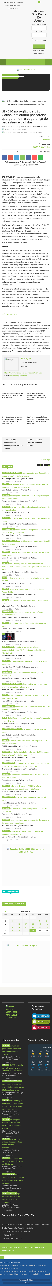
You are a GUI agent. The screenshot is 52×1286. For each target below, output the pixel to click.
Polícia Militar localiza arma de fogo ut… (18, 701)
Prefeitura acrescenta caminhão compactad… (20, 535)
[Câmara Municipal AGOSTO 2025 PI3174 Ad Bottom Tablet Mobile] (13, 1012)
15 (40, 924)
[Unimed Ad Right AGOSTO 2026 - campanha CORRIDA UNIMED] (26, 865)
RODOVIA (36, 147)
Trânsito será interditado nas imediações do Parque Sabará (13, 444)
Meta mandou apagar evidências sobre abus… (20, 546)
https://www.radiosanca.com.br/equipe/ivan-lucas (23, 373)
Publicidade (11, 8)
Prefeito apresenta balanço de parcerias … (18, 478)
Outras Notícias (8, 529)
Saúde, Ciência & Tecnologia (12, 472)
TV (3, 634)
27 (26, 931)
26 (19, 931)
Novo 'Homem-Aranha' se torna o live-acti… (19, 641)
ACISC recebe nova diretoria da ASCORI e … (20, 791)
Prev (41, 465)
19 (19, 927)
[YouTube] (46, 85)
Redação (15, 127)
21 (33, 927)
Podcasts (7, 5)
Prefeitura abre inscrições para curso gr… (18, 825)
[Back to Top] (2, 1257)
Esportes (6, 552)
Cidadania (6, 518)
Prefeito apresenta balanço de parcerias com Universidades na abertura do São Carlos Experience (38, 420)
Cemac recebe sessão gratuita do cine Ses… (20, 712)
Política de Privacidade (15, 5)
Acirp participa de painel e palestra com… (18, 655)
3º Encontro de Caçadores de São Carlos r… (19, 769)
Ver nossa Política (26, 1280)
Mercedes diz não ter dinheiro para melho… (19, 558)
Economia (6, 506)
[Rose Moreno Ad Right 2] (26, 962)
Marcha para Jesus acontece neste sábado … (20, 678)
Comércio (6, 785)
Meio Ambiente (7, 611)
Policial (5, 589)
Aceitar (27, 1283)
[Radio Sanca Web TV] (26, 70)
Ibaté (4, 717)
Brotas (5, 695)
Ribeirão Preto (8, 646)
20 (26, 927)
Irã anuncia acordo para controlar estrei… (18, 606)
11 (12, 924)
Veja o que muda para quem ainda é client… (11, 1058)
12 (19, 924)
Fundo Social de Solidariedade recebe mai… (19, 757)
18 (12, 927)
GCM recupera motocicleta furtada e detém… (20, 746)
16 (47, 924)
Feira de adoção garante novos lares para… (19, 524)
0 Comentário (36, 132)
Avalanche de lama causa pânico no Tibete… (20, 617)
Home (4, 2)
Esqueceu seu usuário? (39, 53)
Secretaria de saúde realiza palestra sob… (19, 735)
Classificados (19, 2)
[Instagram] (46, 82)
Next (48, 465)
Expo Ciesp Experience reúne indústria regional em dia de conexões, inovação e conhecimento (12, 420)
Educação (6, 495)
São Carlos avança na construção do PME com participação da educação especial (36, 396)
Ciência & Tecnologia (10, 540)
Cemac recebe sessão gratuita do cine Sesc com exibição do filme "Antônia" (13, 395)
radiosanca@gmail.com (18, 376)
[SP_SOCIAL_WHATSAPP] (46, 88)
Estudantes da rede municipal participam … (19, 814)
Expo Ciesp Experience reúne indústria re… (19, 689)
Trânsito (46, 140)
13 (26, 924)
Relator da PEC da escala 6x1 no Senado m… (12, 1074)
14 (33, 924)
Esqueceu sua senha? (39, 50)
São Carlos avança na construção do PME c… (20, 501)
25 (12, 931)
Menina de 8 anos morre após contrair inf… (19, 583)
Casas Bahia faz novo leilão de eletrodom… (19, 512)
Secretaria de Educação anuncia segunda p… (20, 490)
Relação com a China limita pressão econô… (20, 667)
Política (5, 484)
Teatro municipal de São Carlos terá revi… (19, 803)
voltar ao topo (45, 460)
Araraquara (7, 672)
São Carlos (45, 147)
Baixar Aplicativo (11, 2)
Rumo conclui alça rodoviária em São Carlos (34, 442)
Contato (16, 8)
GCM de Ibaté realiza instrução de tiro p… (19, 723)
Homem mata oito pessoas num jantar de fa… (20, 594)
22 (40, 927)
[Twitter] (46, 79)
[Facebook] (46, 76)
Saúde (5, 577)
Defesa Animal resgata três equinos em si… (19, 837)
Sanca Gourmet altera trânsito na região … (19, 780)
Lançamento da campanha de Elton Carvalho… (20, 572)
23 (47, 927)
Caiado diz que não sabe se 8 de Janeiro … (19, 628)
